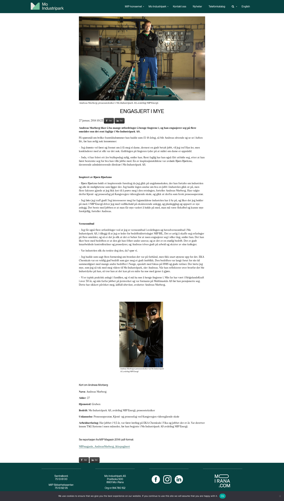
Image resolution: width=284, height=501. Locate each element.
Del (110, 121)
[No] (280, 496)
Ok (222, 496)
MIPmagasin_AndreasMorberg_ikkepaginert (104, 446)
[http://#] (233, 6)
